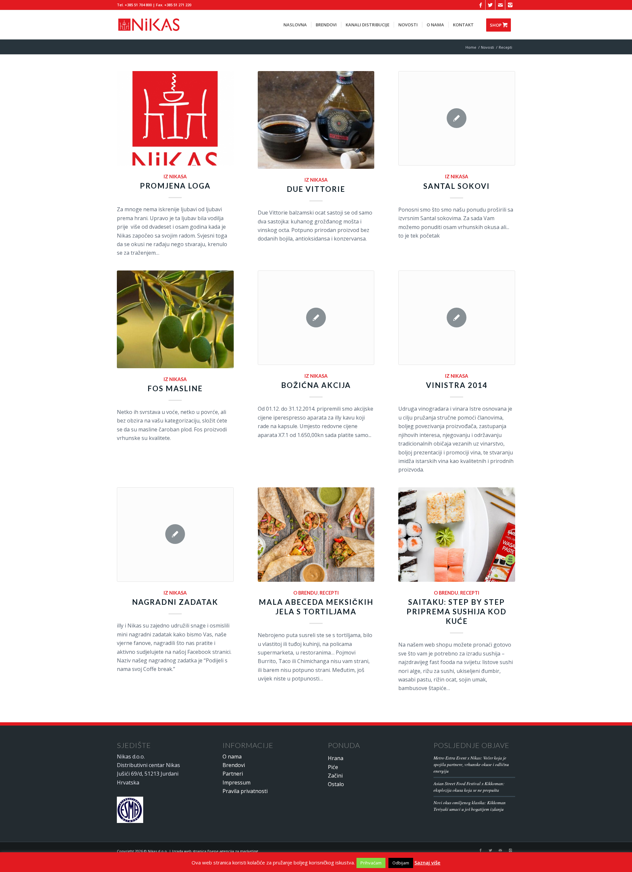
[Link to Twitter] (490, 5)
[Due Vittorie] (316, 120)
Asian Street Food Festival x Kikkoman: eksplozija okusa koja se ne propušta (469, 786)
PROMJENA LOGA (175, 185)
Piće (333, 767)
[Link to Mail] (500, 5)
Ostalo (336, 784)
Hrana (335, 758)
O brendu (305, 593)
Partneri (233, 773)
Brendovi (234, 765)
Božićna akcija (316, 385)
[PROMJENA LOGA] (175, 118)
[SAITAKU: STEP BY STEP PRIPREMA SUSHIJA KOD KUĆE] (456, 534)
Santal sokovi (456, 186)
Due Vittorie (316, 189)
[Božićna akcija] (316, 317)
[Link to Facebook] (480, 5)
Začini (335, 775)
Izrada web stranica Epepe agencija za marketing (215, 851)
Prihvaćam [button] (371, 863)
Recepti (329, 593)
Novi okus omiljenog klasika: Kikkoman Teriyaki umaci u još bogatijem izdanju (470, 805)
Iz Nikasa (175, 176)
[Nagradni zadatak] (175, 534)
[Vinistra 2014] (456, 317)
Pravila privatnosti (245, 791)
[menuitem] (295, 24)
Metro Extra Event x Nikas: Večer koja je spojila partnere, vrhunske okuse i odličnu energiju (471, 764)
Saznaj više (427, 862)
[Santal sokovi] (456, 118)
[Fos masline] (175, 319)
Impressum (236, 782)
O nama (232, 756)
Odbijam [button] (400, 863)
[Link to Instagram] (510, 5)
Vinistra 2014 (456, 385)
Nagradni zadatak (175, 602)
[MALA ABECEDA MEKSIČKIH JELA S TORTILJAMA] (316, 534)
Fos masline (175, 388)
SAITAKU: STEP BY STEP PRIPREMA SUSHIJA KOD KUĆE (457, 612)
